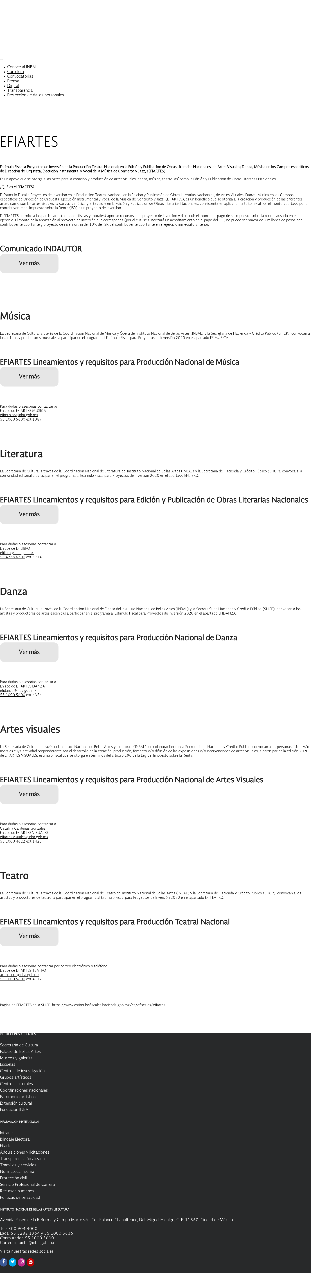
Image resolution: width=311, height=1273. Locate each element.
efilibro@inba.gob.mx (17, 553)
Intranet (7, 1133)
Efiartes (6, 1146)
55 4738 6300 (12, 557)
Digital (13, 86)
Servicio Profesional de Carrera (27, 1185)
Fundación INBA (14, 1110)
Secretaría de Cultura (19, 1045)
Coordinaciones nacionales (24, 1091)
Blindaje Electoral (15, 1140)
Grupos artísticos (15, 1078)
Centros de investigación (22, 1071)
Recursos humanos (17, 1191)
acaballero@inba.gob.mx (19, 975)
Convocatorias (20, 77)
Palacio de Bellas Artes (20, 1052)
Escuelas (7, 1065)
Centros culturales (16, 1084)
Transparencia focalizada (22, 1159)
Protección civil (13, 1178)
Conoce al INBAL (22, 67)
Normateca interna (17, 1172)
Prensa (13, 81)
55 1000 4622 (12, 841)
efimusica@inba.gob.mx (19, 415)
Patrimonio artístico (18, 1097)
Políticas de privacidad (20, 1198)
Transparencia (20, 91)
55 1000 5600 (12, 419)
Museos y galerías (16, 1058)
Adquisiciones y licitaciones (24, 1152)
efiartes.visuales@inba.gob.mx (24, 837)
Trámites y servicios (18, 1165)
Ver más (29, 263)
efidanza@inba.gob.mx (18, 691)
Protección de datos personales (35, 95)
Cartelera (15, 72)
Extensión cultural (16, 1104)
